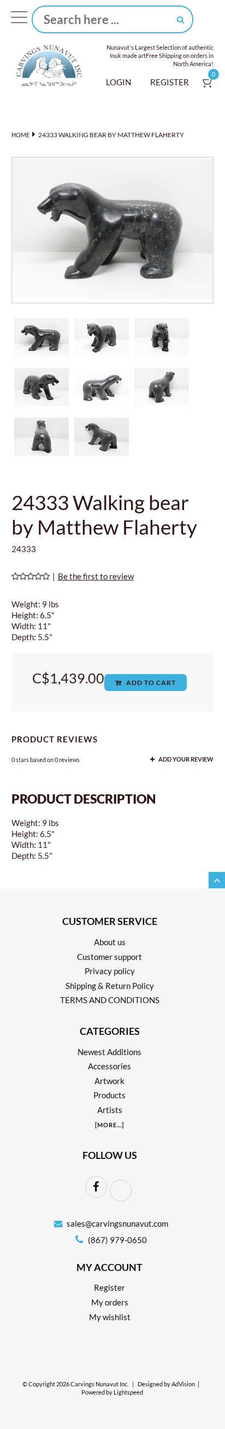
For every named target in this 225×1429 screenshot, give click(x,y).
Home (20, 134)
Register (169, 82)
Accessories (109, 1066)
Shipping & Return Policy (110, 986)
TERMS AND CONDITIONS (109, 1000)
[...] (109, 1124)
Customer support (109, 957)
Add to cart (150, 682)
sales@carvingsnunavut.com (117, 1223)
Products (109, 1095)
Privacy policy (110, 971)
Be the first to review (96, 576)
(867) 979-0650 (116, 1240)
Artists (109, 1110)
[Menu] (19, 19)
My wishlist (110, 1317)
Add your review (185, 759)
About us (110, 942)
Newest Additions (109, 1052)
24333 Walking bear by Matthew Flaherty (111, 135)
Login (118, 82)
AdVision (183, 1384)
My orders (109, 1302)
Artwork (109, 1081)
